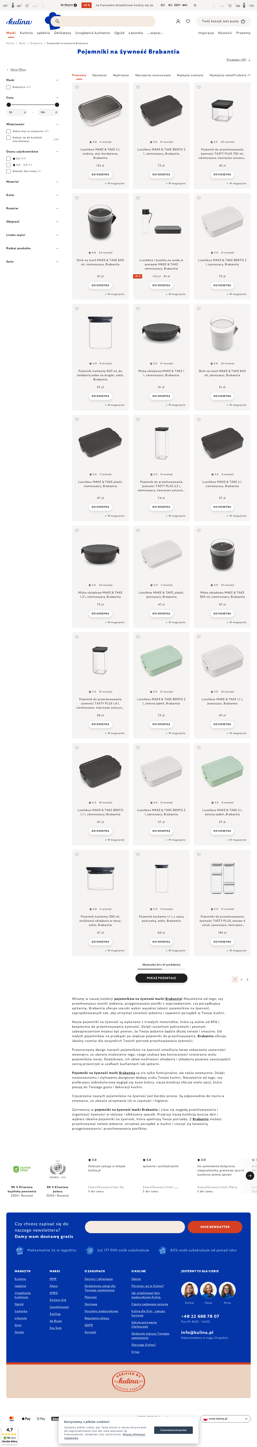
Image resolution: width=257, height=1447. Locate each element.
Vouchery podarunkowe (101, 1311)
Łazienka (21, 1311)
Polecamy (79, 75)
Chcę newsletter (215, 1227)
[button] (161, 76)
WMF (53, 1279)
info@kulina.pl (197, 1333)
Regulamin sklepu (97, 1318)
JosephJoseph (59, 1307)
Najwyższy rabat (221, 75)
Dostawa (91, 1304)
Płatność (91, 1297)
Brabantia (173, 999)
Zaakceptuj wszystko (173, 1430)
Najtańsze (99, 75)
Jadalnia (20, 1286)
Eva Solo (56, 1328)
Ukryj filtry (18, 69)
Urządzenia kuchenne (23, 1295)
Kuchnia (20, 1279)
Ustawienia (71, 1438)
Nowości (225, 33)
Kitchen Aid (58, 1300)
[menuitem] (11, 34)
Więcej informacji (134, 1434)
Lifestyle (21, 1318)
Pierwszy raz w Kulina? (147, 1286)
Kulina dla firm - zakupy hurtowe (148, 1313)
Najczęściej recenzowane (153, 75)
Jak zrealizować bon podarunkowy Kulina (146, 1295)
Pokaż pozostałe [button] (161, 978)
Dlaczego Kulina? (143, 1344)
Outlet (19, 1332)
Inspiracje (206, 33)
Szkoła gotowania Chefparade (144, 1324)
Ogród (19, 1304)
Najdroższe (121, 75)
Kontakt (91, 1332)
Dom (18, 1325)
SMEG (54, 1293)
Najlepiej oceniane (190, 75)
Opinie (136, 1279)
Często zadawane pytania (149, 1304)
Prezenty (243, 33)
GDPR (89, 1325)
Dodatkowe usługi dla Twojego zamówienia (100, 1288)
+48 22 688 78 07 (200, 1316)
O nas (135, 1351)
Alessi (54, 1286)
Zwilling (55, 1314)
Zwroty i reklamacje (99, 1279)
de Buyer (56, 1321)
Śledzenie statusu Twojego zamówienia (150, 1335)
